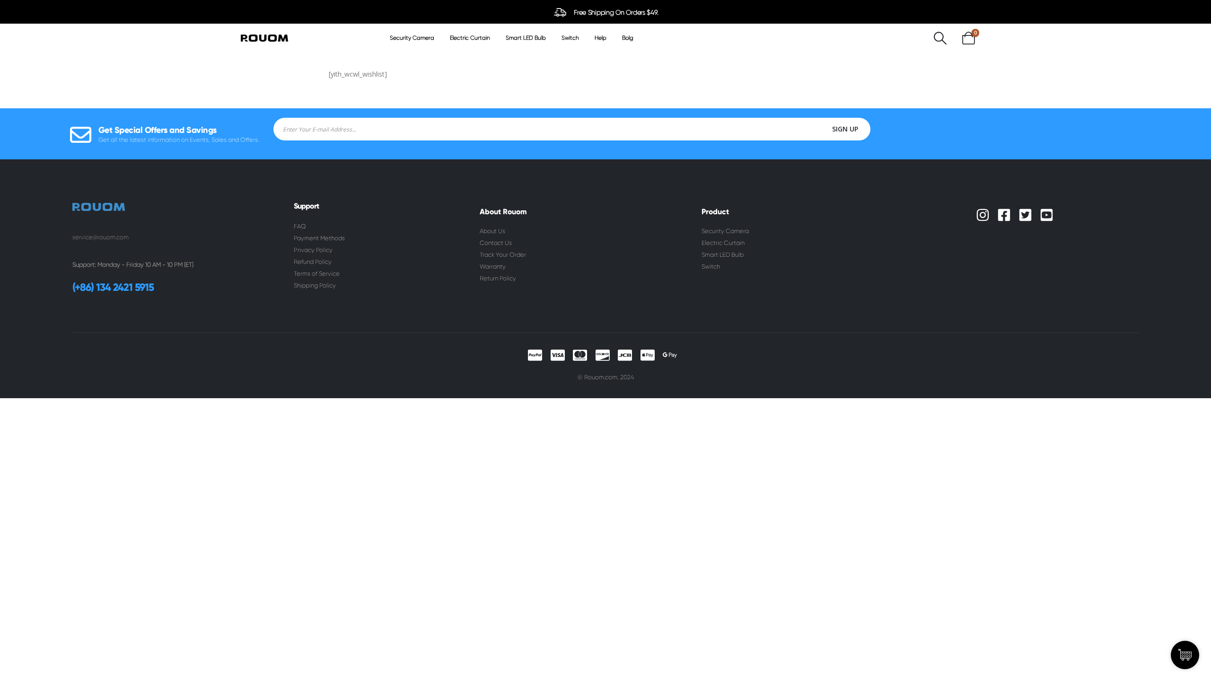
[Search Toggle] (940, 38)
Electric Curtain (470, 38)
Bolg (627, 38)
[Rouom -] (264, 38)
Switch (570, 38)
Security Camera (412, 38)
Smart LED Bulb (526, 38)
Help (600, 38)
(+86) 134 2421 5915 (113, 287)
